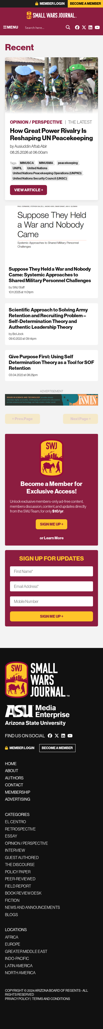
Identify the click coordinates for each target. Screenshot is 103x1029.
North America (20, 972)
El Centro (15, 821)
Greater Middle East (26, 951)
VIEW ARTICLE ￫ (28, 190)
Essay (11, 835)
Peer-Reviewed (20, 878)
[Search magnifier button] (68, 27)
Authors (14, 777)
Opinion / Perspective (36, 122)
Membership (17, 792)
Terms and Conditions (51, 999)
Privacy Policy (17, 999)
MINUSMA (46, 163)
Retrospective (20, 828)
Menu (12, 27)
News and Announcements (32, 907)
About (11, 770)
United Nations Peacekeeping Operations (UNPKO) (47, 173)
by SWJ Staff (16, 287)
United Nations (37, 168)
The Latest (80, 122)
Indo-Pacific (17, 958)
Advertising (17, 799)
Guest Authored (22, 857)
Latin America (18, 965)
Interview (15, 850)
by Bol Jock (16, 334)
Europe (12, 944)
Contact (14, 784)
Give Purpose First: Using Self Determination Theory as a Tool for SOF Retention (51, 362)
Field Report (18, 886)
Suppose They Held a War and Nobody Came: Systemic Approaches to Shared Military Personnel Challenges (50, 274)
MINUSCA (27, 163)
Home (10, 763)
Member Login (51, 4)
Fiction (12, 900)
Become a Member (85, 4)
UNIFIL (17, 168)
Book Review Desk (23, 893)
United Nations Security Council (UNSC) (40, 178)
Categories (17, 814)
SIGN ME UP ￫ (51, 524)
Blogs (11, 914)
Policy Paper (17, 871)
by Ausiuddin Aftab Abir (28, 146)
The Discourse (20, 864)
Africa (11, 937)
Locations (16, 929)
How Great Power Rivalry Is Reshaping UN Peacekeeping (51, 134)
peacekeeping (68, 163)
